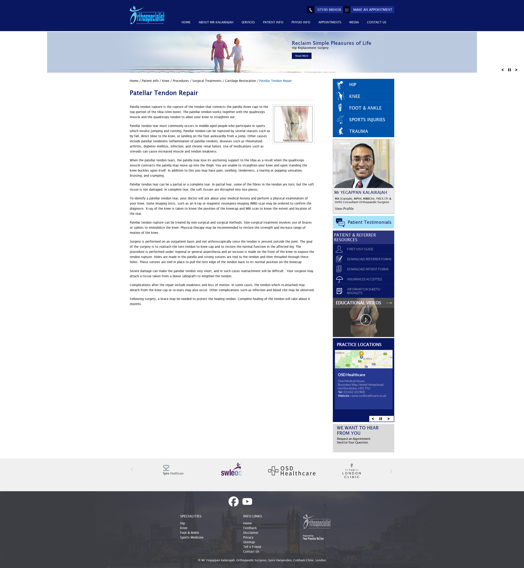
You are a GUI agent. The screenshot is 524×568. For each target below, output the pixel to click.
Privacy (248, 537)
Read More (301, 55)
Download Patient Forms (367, 269)
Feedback (250, 528)
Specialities (190, 516)
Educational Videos (358, 302)
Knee (165, 81)
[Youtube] (247, 501)
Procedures (181, 81)
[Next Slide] (516, 69)
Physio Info (300, 22)
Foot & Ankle (365, 108)
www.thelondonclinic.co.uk (369, 401)
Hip (352, 84)
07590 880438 (329, 9)
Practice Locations (359, 344)
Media (354, 22)
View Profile (344, 208)
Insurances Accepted (364, 279)
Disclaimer (251, 532)
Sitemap (249, 542)
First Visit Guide (360, 249)
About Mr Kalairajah (216, 22)
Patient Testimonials (370, 222)
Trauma (358, 131)
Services (248, 22)
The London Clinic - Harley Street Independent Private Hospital (361, 379)
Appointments (329, 22)
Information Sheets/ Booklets (363, 291)
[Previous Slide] (502, 69)
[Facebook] (233, 501)
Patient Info (273, 22)
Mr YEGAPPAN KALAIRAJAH (360, 192)
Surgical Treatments (207, 81)
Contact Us (376, 22)
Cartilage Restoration (241, 81)
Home (186, 22)
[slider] (380, 418)
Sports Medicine (191, 537)
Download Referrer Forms (369, 259)
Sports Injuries (367, 119)
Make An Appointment (372, 9)
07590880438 (374, 397)
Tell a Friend (252, 547)
